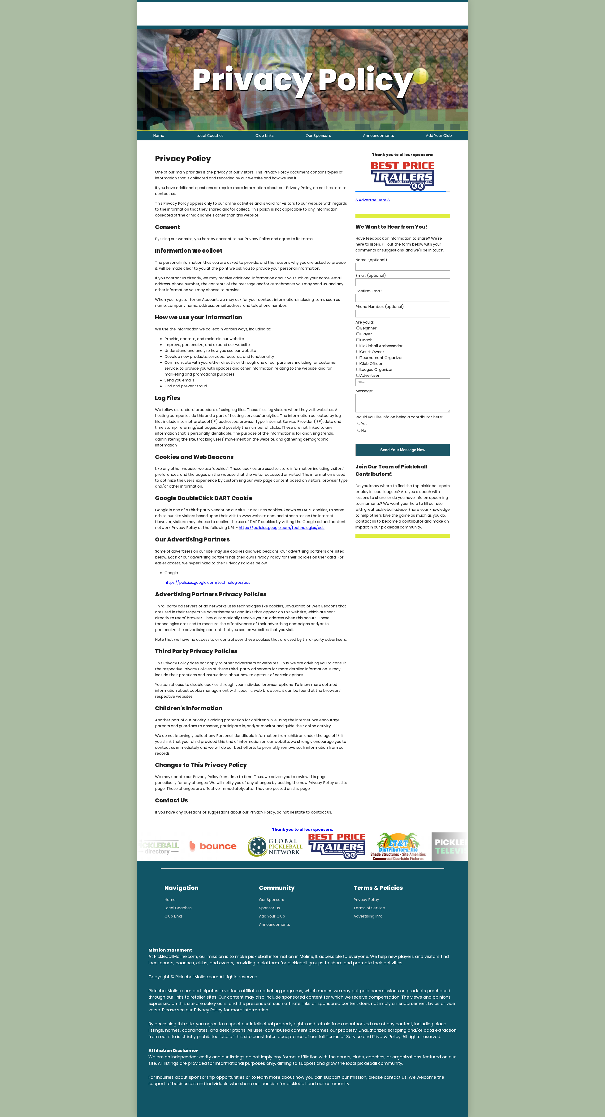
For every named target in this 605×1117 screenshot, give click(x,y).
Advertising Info (368, 916)
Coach (366, 340)
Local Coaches (210, 135)
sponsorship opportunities (217, 1077)
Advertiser (370, 375)
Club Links (264, 135)
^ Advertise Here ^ (372, 200)
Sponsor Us (269, 908)
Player (366, 334)
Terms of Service (369, 908)
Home (158, 135)
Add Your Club (439, 135)
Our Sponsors (318, 135)
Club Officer (371, 363)
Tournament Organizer (381, 357)
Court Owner (372, 352)
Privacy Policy (366, 899)
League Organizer (376, 369)
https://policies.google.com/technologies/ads (281, 527)
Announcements (378, 135)
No (363, 430)
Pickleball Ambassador (381, 346)
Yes (364, 423)
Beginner (368, 328)
